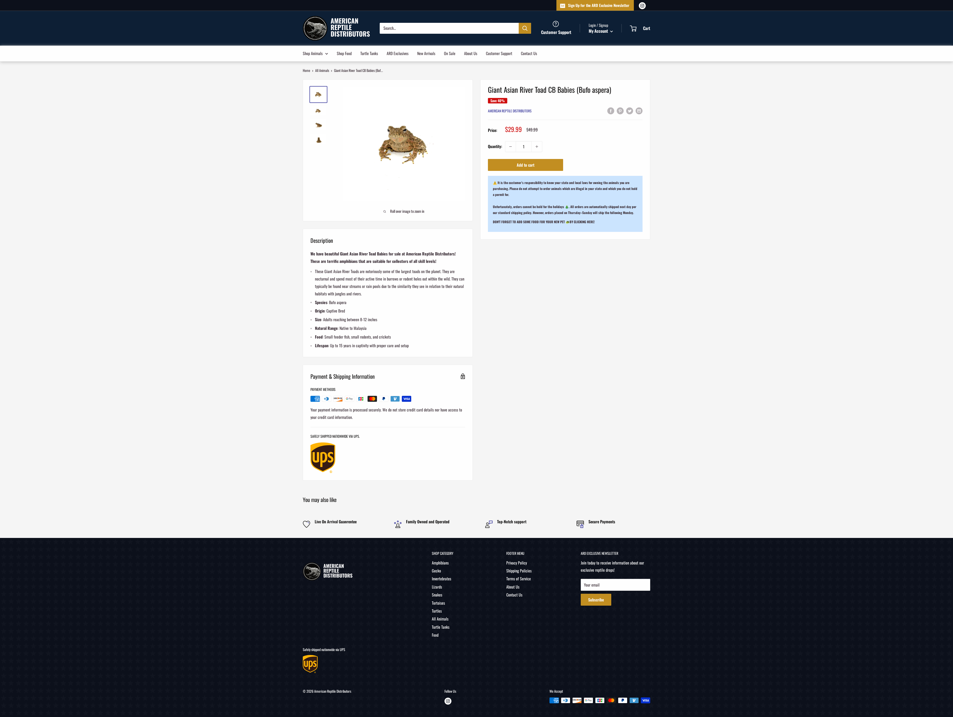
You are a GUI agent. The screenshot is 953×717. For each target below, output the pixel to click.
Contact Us (529, 53)
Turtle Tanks (369, 53)
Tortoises (438, 603)
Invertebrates (441, 579)
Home (306, 70)
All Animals (322, 70)
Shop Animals (313, 53)
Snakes (437, 595)
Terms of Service (518, 579)
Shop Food (344, 53)
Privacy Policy (516, 563)
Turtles (437, 611)
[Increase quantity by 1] (537, 146)
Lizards (437, 587)
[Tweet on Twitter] (629, 110)
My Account (599, 31)
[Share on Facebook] (610, 110)
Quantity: (495, 146)
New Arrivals (426, 53)
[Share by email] (639, 110)
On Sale (449, 53)
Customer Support (499, 53)
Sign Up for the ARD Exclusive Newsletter (598, 5)
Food (435, 635)
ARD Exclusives (397, 53)
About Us (470, 53)
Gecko (436, 571)
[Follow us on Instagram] (642, 5)
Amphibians (440, 563)
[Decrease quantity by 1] (510, 146)
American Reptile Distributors (510, 111)
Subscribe (596, 600)
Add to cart (525, 165)
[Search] (525, 28)
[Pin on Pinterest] (620, 110)
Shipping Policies (519, 571)
